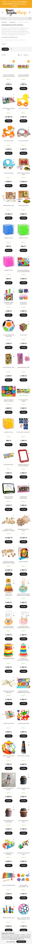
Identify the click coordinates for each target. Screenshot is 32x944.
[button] (14, 64)
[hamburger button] (2, 12)
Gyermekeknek (12, 22)
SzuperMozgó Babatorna (10, 37)
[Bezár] (30, 4)
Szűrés (6, 49)
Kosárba (8, 88)
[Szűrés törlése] (11, 49)
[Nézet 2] (21, 55)
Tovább (3, 43)
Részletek (23, 121)
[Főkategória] (4, 22)
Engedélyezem (21, 941)
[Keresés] (29, 18)
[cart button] (29, 12)
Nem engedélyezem (11, 941)
